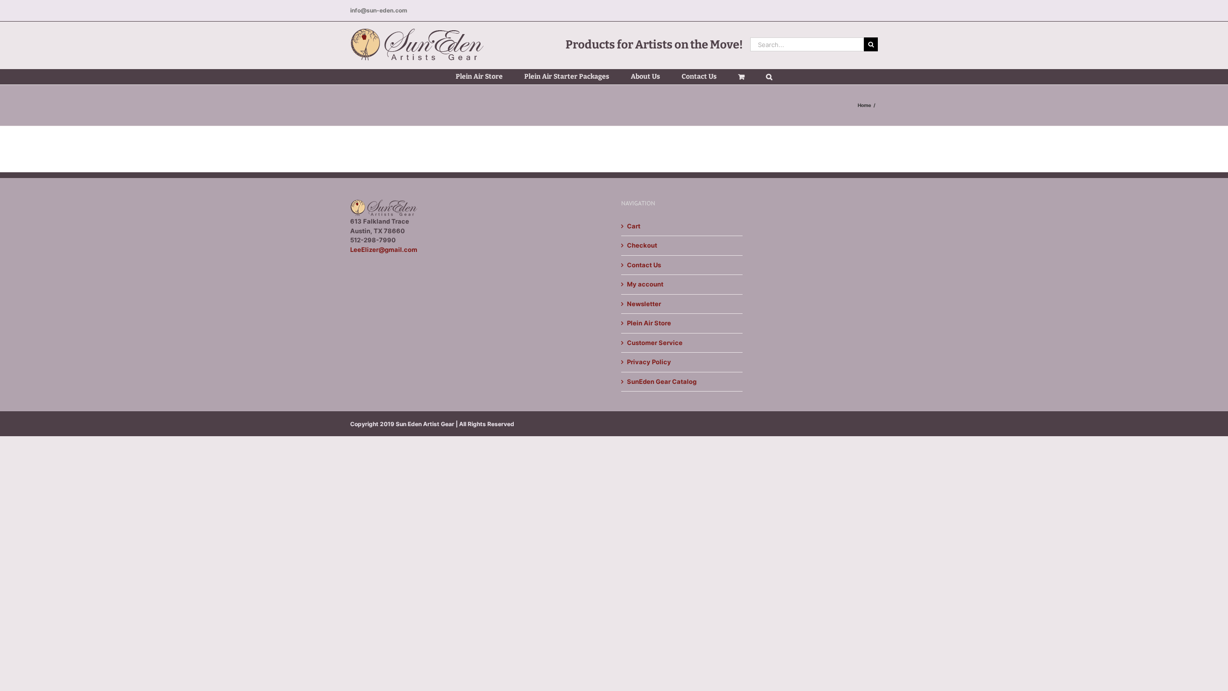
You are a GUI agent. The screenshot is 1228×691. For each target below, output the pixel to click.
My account (645, 284)
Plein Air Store (649, 323)
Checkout (642, 245)
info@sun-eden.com (378, 10)
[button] (769, 77)
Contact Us (644, 265)
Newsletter (644, 304)
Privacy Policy (649, 362)
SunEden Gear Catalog (662, 381)
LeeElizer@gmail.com (383, 249)
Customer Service (655, 342)
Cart (633, 226)
